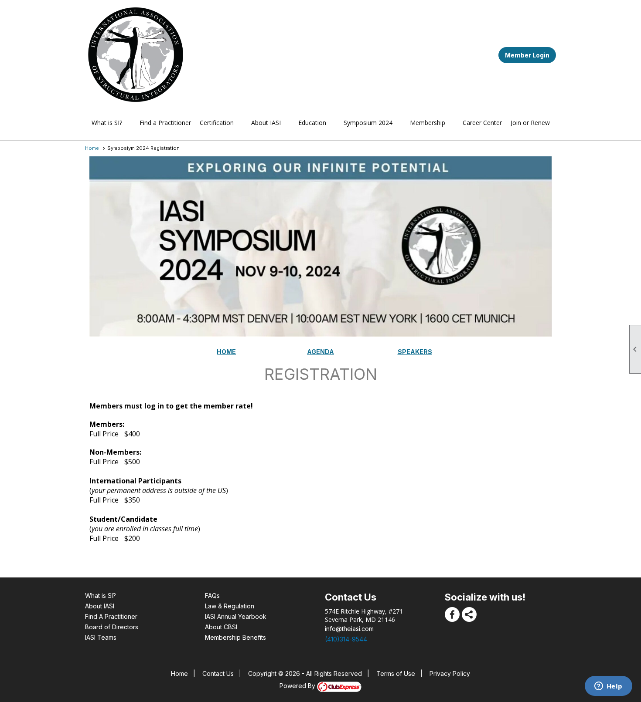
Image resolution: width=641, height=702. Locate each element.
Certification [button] (217, 122)
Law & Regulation (229, 606)
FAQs (212, 595)
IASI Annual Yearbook (235, 616)
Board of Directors (111, 627)
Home (92, 148)
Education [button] (312, 122)
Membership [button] (427, 122)
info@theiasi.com (349, 628)
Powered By (298, 685)
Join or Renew (530, 122)
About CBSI (221, 627)
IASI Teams (100, 637)
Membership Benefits (235, 637)
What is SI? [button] (107, 122)
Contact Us (218, 673)
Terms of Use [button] (395, 673)
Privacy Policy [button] (450, 673)
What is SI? (100, 595)
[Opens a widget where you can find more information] (608, 687)
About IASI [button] (266, 122)
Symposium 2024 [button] (368, 122)
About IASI (99, 606)
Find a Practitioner (165, 122)
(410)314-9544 (346, 639)
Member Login (527, 55)
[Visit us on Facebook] (452, 614)
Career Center (482, 122)
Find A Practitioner (111, 616)
